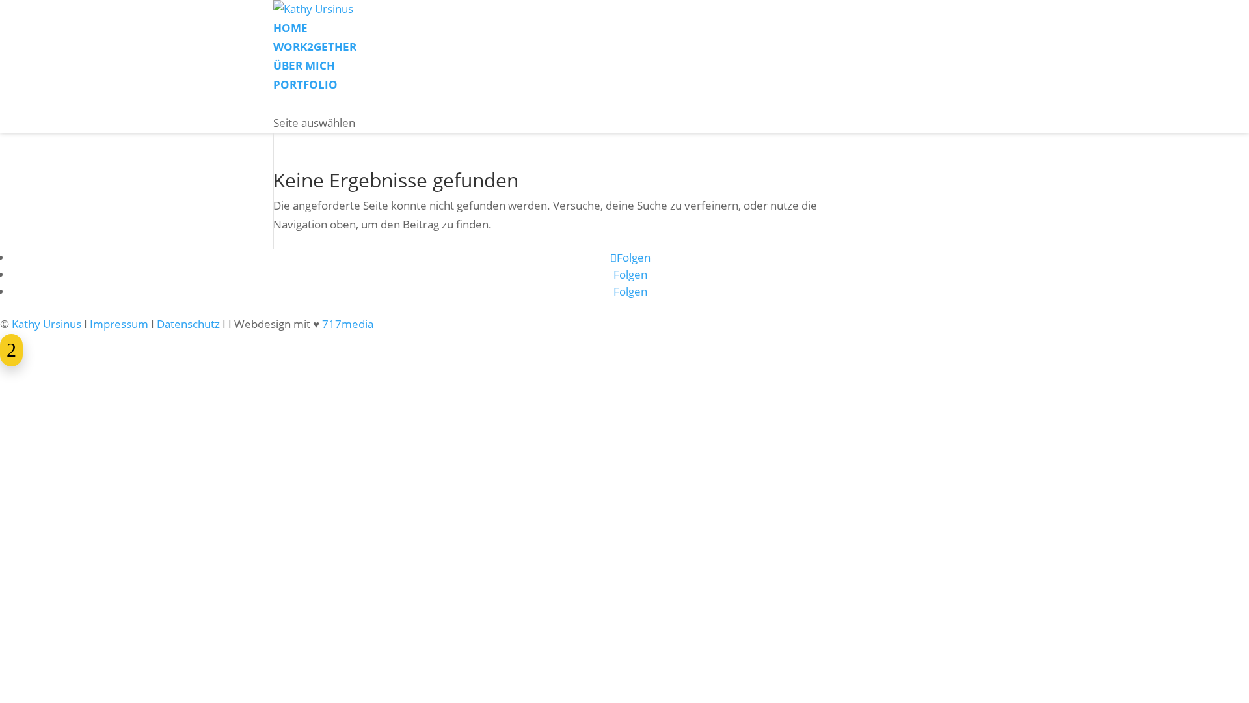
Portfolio (305, 84)
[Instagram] (276, 104)
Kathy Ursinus (46, 323)
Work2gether (314, 46)
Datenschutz (188, 323)
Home (290, 27)
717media (347, 323)
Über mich (304, 65)
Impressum (119, 323)
